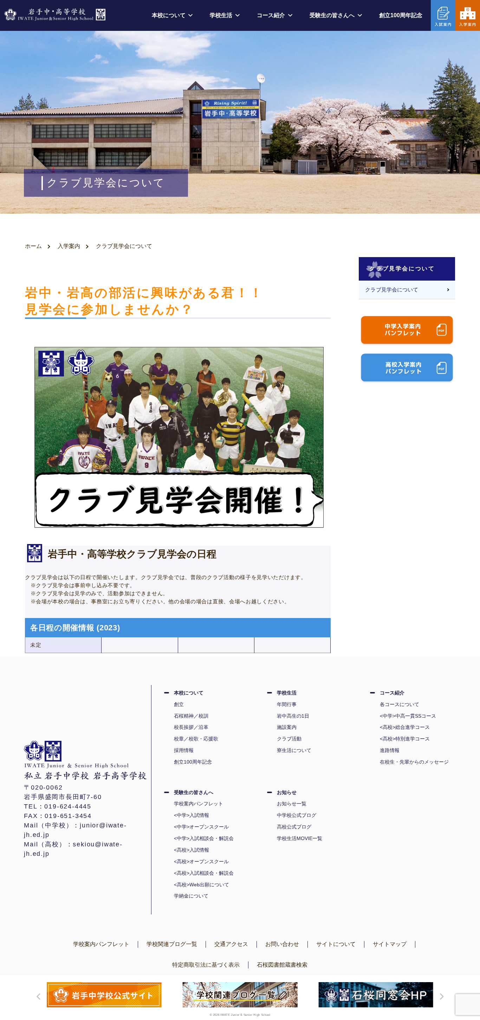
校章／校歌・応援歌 (196, 738)
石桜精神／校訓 (191, 716)
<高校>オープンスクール (201, 861)
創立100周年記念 (400, 15)
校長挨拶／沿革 (191, 727)
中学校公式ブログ (296, 815)
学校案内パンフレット (198, 803)
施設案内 (287, 727)
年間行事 (287, 704)
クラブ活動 (289, 738)
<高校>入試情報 (191, 850)
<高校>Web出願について (201, 884)
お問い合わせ (282, 944)
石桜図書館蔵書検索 (282, 965)
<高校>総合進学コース (405, 727)
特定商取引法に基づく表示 (206, 965)
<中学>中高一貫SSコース (408, 716)
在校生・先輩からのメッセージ (414, 762)
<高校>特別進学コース (405, 738)
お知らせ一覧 (291, 803)
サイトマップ (390, 944)
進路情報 (390, 750)
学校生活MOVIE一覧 (299, 838)
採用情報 (184, 750)
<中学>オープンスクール (201, 827)
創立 (179, 704)
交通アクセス (231, 944)
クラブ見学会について (391, 290)
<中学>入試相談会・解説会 (204, 838)
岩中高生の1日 (293, 716)
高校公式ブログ (294, 827)
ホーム (33, 246)
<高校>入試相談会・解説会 (204, 873)
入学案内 (69, 246)
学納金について (191, 896)
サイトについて (336, 944)
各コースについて (399, 704)
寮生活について (294, 750)
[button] (37, 996)
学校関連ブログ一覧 (172, 944)
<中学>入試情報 (191, 815)
